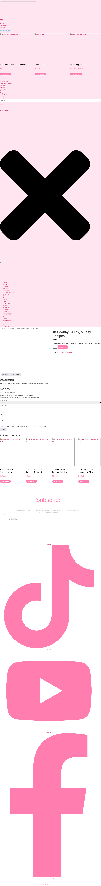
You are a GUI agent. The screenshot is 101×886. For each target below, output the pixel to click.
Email (2, 420)
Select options (76, 74)
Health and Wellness (6, 83)
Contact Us (3, 94)
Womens (17, 328)
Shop (5, 328)
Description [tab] (5, 375)
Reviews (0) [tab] (15, 375)
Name (2, 414)
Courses (2, 87)
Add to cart (62, 347)
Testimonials (3, 89)
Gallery (2, 91)
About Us (3, 24)
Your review (4, 405)
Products (2, 27)
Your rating (4, 400)
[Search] (1, 103)
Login (1, 106)
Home (2, 22)
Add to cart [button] (5, 74)
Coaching (3, 25)
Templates (3, 85)
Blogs (1, 93)
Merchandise (4, 81)
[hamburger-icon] (1, 20)
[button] (45, 195)
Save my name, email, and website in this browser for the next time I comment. (25, 426)
